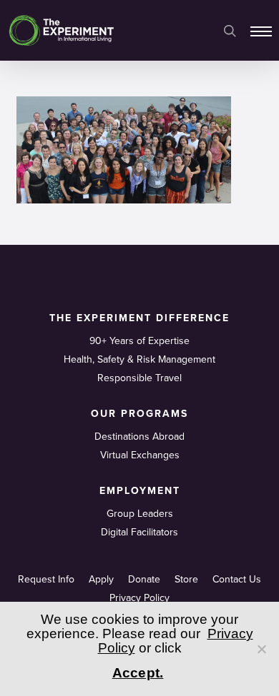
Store (186, 579)
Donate (144, 579)
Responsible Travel (139, 378)
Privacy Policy (139, 598)
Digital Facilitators (139, 532)
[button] (261, 31)
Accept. (138, 672)
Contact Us (236, 579)
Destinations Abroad (139, 436)
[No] (261, 649)
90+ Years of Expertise (139, 341)
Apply (101, 579)
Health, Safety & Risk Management (139, 359)
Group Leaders (140, 514)
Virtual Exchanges (140, 455)
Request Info (46, 579)
